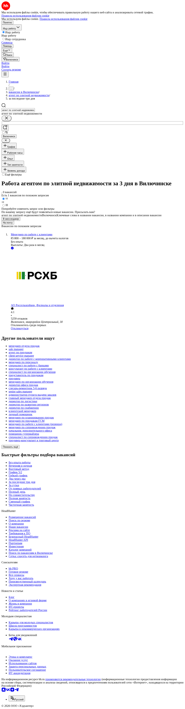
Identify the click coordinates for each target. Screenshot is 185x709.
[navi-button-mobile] (5, 74)
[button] (5, 63)
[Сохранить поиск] (5, 128)
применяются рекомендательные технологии (73, 679)
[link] (7, 54)
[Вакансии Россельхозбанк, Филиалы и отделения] (96, 277)
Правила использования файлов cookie (63, 18)
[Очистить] (6, 118)
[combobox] (18, 110)
